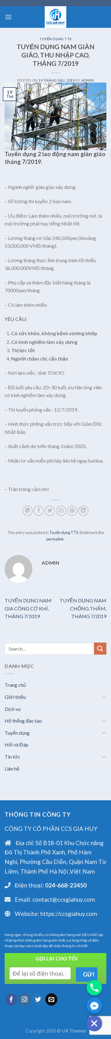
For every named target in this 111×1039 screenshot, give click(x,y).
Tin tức (12, 756)
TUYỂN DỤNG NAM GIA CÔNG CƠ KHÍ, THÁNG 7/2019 (28, 608)
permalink (55, 539)
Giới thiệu (15, 697)
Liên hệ (12, 769)
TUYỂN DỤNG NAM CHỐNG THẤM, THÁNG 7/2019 (83, 608)
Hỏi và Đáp (16, 744)
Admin (87, 80)
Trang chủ (15, 685)
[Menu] (8, 16)
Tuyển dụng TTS (55, 39)
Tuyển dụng (17, 733)
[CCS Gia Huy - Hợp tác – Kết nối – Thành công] (55, 17)
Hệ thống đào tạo (23, 721)
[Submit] (100, 649)
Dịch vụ (13, 709)
